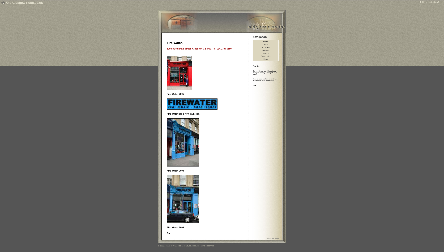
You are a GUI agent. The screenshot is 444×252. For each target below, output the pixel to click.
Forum (265, 53)
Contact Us (266, 56)
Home (265, 41)
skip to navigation (429, 2)
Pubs (266, 44)
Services (266, 50)
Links (265, 59)
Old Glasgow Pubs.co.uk (24, 2)
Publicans (266, 47)
